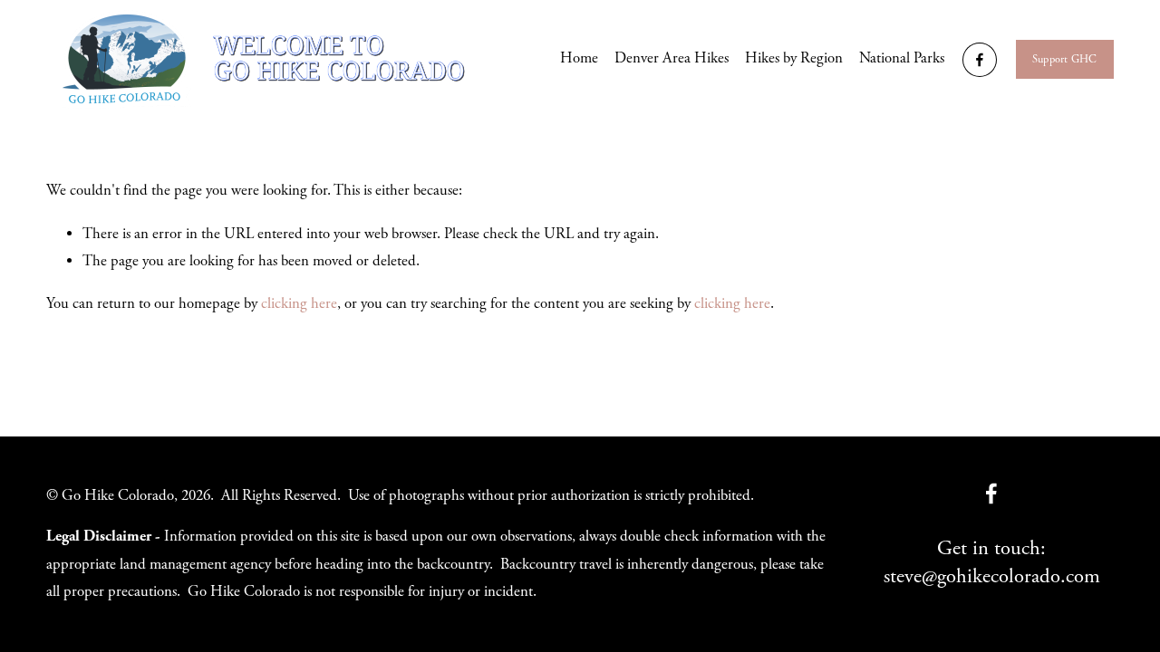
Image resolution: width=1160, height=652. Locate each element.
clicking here (299, 303)
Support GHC (1064, 59)
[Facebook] (979, 60)
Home (579, 58)
